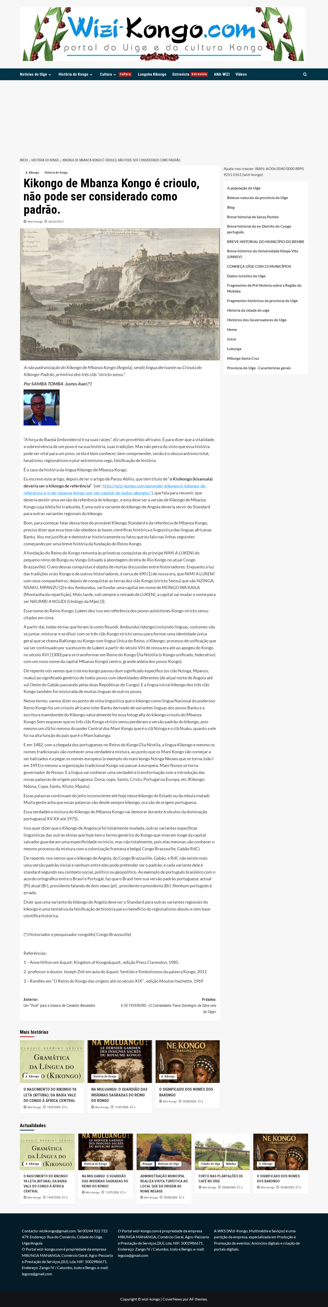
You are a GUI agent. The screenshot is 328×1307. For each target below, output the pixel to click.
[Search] (305, 74)
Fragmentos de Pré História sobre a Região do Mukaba (264, 288)
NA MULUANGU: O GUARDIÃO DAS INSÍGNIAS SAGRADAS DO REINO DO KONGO (119, 1095)
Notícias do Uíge (33, 74)
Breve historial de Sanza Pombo (253, 217)
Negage (147, 1164)
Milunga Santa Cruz (243, 358)
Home (232, 330)
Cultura (115, 74)
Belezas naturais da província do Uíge (257, 198)
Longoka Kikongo (152, 74)
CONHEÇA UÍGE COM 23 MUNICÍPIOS (259, 266)
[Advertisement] (164, 116)
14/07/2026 (54, 1107)
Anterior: (59, 1002)
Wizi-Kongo (35, 221)
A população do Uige (244, 188)
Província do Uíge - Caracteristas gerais (259, 368)
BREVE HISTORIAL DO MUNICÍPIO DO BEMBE (265, 242)
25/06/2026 (189, 1101)
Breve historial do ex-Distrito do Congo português (259, 229)
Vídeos (241, 74)
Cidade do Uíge (210, 1164)
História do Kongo (73, 74)
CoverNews (172, 1299)
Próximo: (168, 1005)
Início (231, 339)
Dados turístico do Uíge (246, 276)
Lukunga (234, 349)
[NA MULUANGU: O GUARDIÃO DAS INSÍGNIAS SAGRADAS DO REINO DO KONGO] (120, 1061)
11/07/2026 (121, 1107)
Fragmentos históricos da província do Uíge (262, 301)
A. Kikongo (32, 172)
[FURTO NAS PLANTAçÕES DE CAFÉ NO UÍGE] (222, 1152)
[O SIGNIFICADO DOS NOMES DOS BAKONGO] (188, 1061)
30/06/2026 (170, 1197)
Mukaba (231, 1164)
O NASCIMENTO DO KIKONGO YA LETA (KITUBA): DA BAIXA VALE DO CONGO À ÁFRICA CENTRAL (50, 1095)
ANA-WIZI (222, 74)
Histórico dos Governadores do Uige (256, 320)
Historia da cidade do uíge (248, 310)
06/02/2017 (56, 221)
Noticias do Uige (168, 1164)
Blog (231, 207)
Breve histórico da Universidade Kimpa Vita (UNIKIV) (262, 254)
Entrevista (189, 74)
